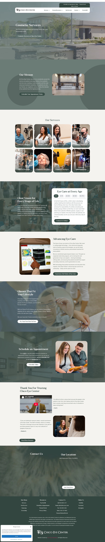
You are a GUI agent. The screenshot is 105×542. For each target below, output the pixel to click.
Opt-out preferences (13, 539)
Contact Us (35, 359)
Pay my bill (84, 10)
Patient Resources (57, 10)
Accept (16, 536)
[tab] (56, 196)
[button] (30, 526)
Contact (76, 10)
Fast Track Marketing (52, 537)
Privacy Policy (20, 539)
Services (46, 10)
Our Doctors (69, 10)
